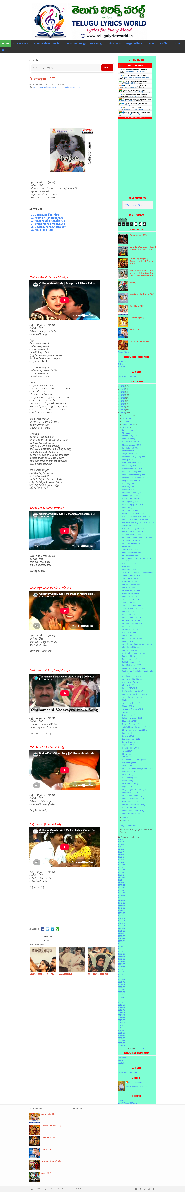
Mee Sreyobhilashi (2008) (132, 679)
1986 (121, 943)
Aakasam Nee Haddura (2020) (133, 109)
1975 (121, 915)
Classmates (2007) (129, 721)
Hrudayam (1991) (129, 581)
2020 (123, 404)
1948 (121, 847)
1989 (121, 951)
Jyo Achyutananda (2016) (132, 691)
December (127, 415)
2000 (121, 979)
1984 (121, 938)
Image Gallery (133, 43)
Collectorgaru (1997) (42, 78)
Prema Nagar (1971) (130, 626)
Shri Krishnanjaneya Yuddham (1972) (138, 522)
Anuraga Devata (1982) (131, 620)
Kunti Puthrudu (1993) (131, 665)
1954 (121, 862)
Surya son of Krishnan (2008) (51, 1161)
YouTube (121, 366)
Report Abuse (123, 352)
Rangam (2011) (128, 656)
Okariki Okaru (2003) (136, 92)
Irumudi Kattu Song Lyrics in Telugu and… (137, 77)
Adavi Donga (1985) (130, 555)
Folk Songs (96, 43)
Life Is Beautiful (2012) (131, 682)
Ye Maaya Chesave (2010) (132, 709)
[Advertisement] (72, 109)
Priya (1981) (127, 507)
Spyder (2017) (128, 736)
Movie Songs (21, 43)
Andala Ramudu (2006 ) (132, 795)
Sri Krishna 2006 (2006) (132, 697)
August (126, 427)
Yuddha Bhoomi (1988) (131, 471)
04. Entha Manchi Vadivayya (47, 224)
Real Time (134, 117)
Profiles (164, 43)
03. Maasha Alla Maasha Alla (48, 221)
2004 (121, 989)
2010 (121, 1005)
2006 (121, 994)
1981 (121, 931)
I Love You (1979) (129, 465)
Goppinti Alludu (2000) (131, 534)
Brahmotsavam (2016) (131, 739)
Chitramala (114, 43)
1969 (121, 900)
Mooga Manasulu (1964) (132, 623)
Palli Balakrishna (135, 1082)
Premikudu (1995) (129, 659)
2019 (123, 407)
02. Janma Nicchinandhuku (46, 218)
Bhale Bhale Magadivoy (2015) (134, 730)
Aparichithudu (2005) (137, 305)
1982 (121, 933)
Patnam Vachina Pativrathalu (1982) (137, 516)
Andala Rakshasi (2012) (132, 638)
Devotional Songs (75, 43)
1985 (121, 941)
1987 (121, 946)
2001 (121, 982)
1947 (121, 844)
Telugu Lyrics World (132, 105)
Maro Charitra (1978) (131, 813)
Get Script (127, 117)
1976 (121, 918)
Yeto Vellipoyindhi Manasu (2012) (136, 727)
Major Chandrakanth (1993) (133, 668)
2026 (123, 386)
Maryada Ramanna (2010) (133, 798)
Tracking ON (141, 117)
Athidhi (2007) (128, 757)
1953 (121, 859)
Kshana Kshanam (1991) (132, 718)
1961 (121, 880)
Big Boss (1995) (128, 439)
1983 (121, 936)
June (125, 820)
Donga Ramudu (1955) (131, 614)
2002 (121, 984)
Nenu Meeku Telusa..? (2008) (134, 760)
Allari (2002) (127, 766)
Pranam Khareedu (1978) (132, 492)
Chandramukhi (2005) (130, 87)
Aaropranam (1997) (130, 650)
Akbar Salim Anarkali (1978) (133, 531)
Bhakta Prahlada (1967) (49, 1137)
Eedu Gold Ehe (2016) (131, 801)
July (124, 817)
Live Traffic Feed (135, 65)
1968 (121, 898)
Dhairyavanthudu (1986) (132, 442)
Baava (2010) (127, 781)
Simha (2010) (127, 700)
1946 (121, 842)
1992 (121, 959)
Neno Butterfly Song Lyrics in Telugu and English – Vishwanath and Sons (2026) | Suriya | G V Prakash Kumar (141, 272)
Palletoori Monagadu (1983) (133, 457)
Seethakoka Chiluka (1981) (133, 608)
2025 (123, 389)
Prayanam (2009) (129, 763)
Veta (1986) (126, 546)
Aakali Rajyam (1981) (130, 593)
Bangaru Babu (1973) (131, 611)
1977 (121, 921)
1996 (121, 969)
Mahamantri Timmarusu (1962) (135, 519)
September (128, 424)
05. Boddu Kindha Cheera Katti (48, 227)
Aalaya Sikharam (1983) (132, 468)
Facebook (122, 361)
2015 (121, 1017)
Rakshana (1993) (129, 566)
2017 (123, 413)
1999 (121, 977)
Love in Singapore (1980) (132, 504)
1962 (121, 882)
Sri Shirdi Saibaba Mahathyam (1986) (137, 572)
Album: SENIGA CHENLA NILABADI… (135, 71)
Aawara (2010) (134, 96)
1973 (121, 910)
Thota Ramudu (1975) (131, 575)
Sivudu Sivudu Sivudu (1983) (134, 513)
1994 (121, 964)
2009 (121, 1002)
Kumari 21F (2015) (129, 688)
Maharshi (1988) (129, 587)
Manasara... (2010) (130, 792)
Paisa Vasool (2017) (130, 563)
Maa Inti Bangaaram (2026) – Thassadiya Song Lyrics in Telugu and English (142, 261)
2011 (121, 1007)
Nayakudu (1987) (129, 807)
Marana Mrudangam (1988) (133, 475)
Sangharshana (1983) (131, 454)
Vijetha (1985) (128, 489)
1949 (121, 849)
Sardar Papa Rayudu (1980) (133, 528)
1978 (121, 923)
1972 (121, 908)
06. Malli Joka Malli (41, 230)
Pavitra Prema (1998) (130, 498)
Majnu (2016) (127, 641)
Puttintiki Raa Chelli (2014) (127, 100)
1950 (121, 852)
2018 (123, 410)
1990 (121, 954)
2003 (121, 987)
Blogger (141, 1048)
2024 (123, 392)
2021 (123, 401)
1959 (121, 875)
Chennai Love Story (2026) (138, 235)
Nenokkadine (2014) (130, 748)
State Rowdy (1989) (130, 549)
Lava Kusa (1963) (129, 632)
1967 (121, 895)
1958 (121, 872)
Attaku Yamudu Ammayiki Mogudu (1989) (136, 559)
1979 (121, 926)
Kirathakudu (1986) (130, 448)
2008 (121, 1000)
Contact (150, 43)
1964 (121, 887)
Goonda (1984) (128, 483)
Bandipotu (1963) (129, 596)
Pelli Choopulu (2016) (131, 662)
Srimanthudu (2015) (130, 742)
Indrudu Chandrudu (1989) (133, 804)
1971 (121, 905)
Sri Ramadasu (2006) (137, 317)
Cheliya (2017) (128, 685)
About (176, 43)
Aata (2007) (127, 635)
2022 (123, 398)
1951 (121, 854)
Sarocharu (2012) (129, 771)
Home (5, 43)
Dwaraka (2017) (128, 715)
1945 (121, 839)
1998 (121, 974)
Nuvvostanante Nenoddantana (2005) (142, 294)
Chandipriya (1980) (130, 501)
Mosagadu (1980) (129, 460)
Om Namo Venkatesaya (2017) (139, 341)
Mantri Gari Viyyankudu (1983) (135, 478)
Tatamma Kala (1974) (131, 540)
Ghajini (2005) (134, 329)
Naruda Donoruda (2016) (132, 724)
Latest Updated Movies (47, 43)
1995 (121, 966)
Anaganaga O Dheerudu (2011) (135, 789)
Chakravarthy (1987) (130, 433)
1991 (121, 956)
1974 (121, 913)
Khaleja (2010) (128, 754)
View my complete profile (136, 1086)
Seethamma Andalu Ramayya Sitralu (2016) (137, 672)
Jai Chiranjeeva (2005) (131, 543)
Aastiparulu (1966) (130, 629)
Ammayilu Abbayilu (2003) (133, 703)
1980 (121, 928)
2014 (121, 1015)
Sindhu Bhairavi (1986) (131, 605)
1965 (121, 890)
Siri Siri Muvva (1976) (131, 599)
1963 (121, 885)
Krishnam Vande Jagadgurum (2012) (137, 769)
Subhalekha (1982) (130, 578)
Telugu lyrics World (48, 1189)
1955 (121, 864)
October (126, 421)
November (127, 418)
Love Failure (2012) (130, 784)
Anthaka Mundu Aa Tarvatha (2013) (137, 644)
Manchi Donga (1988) (131, 436)
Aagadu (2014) (128, 745)
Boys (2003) (127, 786)
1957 (121, 870)
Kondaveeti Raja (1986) (131, 552)
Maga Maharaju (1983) (131, 451)
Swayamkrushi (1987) (131, 430)
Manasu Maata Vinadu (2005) (134, 694)
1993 (121, 961)
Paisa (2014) (127, 733)
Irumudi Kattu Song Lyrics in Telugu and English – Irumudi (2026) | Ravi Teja (143, 248)
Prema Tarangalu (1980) (132, 463)
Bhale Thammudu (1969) (132, 617)
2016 (121, 1020)
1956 (121, 867)
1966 (121, 893)
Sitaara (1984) (128, 706)
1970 (121, 903)
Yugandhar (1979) (129, 525)
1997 (121, 972)
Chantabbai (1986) (130, 510)
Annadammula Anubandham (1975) (137, 537)
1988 (121, 949)
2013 (121, 1012)
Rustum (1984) (128, 486)
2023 (123, 395)
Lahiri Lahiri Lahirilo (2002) (133, 653)
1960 (121, 877)
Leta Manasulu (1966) (131, 590)
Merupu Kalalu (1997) (131, 584)
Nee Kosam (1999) (129, 778)
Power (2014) (127, 774)
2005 (121, 992)
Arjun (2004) (127, 751)
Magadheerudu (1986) (131, 445)
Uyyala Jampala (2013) (131, 676)
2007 (121, 997)
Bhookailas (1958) (129, 569)
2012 (121, 1010)
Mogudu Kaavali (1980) (131, 480)
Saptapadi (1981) (129, 602)
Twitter (121, 364)
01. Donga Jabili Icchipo (44, 215)
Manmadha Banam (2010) (133, 810)
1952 (121, 857)
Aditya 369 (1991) (129, 83)
